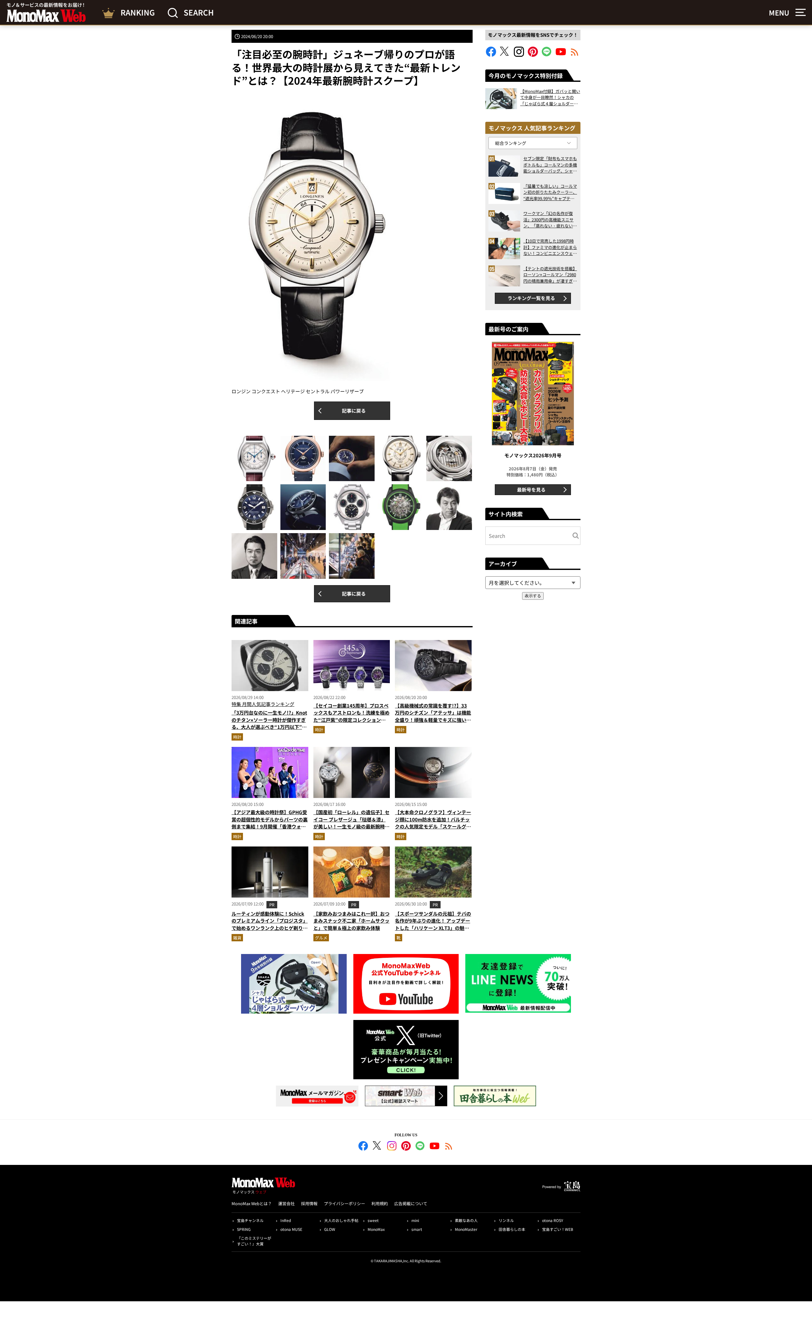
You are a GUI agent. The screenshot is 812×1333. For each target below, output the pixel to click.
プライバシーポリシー (344, 1203)
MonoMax (376, 1229)
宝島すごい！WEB (557, 1229)
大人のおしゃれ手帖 (341, 1220)
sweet (373, 1220)
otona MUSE (291, 1229)
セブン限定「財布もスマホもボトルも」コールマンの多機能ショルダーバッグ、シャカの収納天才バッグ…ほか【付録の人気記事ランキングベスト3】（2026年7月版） (550, 164)
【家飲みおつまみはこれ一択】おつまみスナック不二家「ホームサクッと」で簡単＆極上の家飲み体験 (351, 920)
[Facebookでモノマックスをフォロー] (491, 54)
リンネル (506, 1220)
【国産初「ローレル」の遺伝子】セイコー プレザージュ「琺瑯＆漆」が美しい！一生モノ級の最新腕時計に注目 (351, 823)
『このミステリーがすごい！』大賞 (254, 1240)
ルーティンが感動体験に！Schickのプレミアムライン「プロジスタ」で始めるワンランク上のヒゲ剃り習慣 (270, 924)
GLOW (329, 1229)
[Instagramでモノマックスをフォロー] (519, 54)
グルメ (321, 938)
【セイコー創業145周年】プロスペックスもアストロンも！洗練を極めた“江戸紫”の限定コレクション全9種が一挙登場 (351, 716)
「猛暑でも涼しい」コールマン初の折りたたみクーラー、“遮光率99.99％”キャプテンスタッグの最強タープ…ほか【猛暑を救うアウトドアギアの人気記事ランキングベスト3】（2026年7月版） (550, 192)
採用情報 (309, 1203)
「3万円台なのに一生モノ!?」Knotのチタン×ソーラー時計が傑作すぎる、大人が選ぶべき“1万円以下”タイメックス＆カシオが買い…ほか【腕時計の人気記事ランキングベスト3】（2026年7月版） (270, 730)
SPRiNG (244, 1229)
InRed (285, 1220)
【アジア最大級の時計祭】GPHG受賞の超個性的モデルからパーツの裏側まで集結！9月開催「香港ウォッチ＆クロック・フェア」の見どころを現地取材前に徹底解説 (270, 826)
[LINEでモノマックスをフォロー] (547, 54)
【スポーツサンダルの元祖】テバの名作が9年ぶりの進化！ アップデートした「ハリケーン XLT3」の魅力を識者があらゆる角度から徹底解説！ (433, 927)
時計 (237, 737)
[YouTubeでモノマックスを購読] (561, 54)
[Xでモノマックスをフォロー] (505, 54)
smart (416, 1229)
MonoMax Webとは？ (252, 1203)
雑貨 (237, 938)
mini (415, 1220)
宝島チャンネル (250, 1220)
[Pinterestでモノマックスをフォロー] (533, 54)
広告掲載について (410, 1203)
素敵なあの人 (466, 1220)
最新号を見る (531, 489)
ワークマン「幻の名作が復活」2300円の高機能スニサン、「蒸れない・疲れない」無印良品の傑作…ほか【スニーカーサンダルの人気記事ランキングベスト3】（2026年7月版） (550, 219)
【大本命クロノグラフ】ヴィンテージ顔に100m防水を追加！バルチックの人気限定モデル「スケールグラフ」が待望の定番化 (433, 823)
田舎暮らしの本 (512, 1229)
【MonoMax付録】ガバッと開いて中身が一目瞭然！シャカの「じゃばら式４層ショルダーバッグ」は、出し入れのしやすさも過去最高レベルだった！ (550, 97)
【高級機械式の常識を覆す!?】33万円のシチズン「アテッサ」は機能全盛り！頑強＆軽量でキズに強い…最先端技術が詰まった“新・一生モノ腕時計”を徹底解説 (433, 719)
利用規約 (379, 1203)
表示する (533, 595)
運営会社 (286, 1203)
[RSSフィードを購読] (575, 54)
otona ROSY (552, 1220)
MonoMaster (466, 1229)
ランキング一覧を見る (531, 298)
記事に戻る (354, 410)
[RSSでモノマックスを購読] (449, 1147)
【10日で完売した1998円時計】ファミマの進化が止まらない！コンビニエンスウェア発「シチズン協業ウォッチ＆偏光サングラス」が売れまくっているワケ (550, 247)
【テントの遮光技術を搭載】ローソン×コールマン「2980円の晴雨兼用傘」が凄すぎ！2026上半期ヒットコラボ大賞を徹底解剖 (550, 274)
